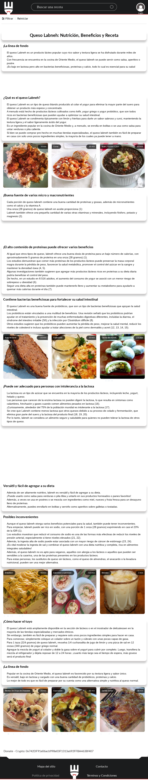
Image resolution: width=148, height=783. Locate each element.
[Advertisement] (74, 83)
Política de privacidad (45, 775)
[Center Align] (113, 5)
